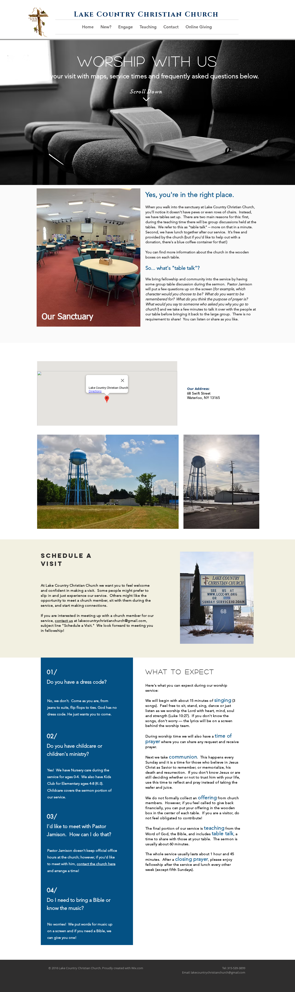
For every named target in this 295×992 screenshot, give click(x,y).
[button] (106, 27)
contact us (64, 620)
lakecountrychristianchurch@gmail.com (112, 620)
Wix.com (137, 968)
